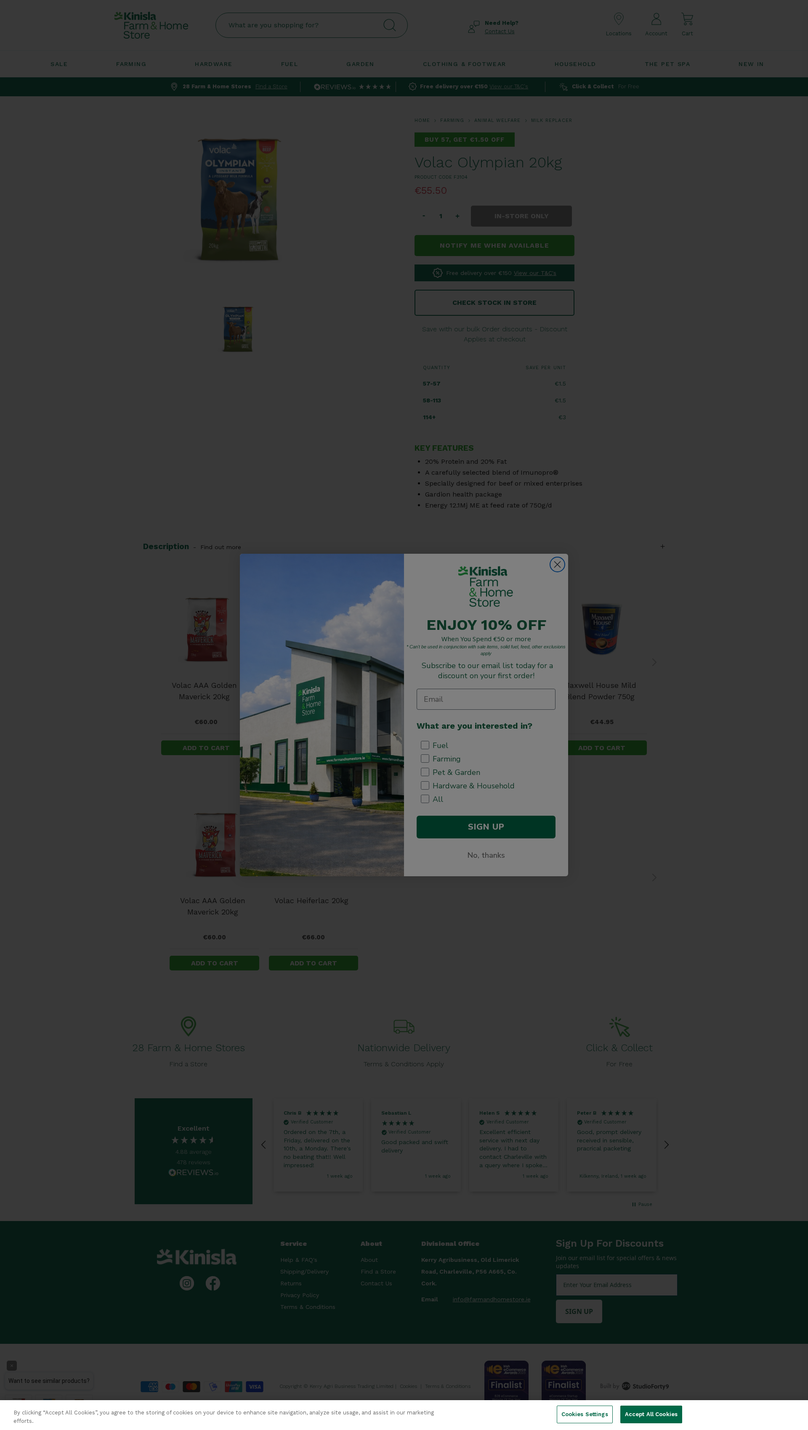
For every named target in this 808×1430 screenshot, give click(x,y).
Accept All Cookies (651, 1414)
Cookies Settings (584, 1414)
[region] (404, 1415)
